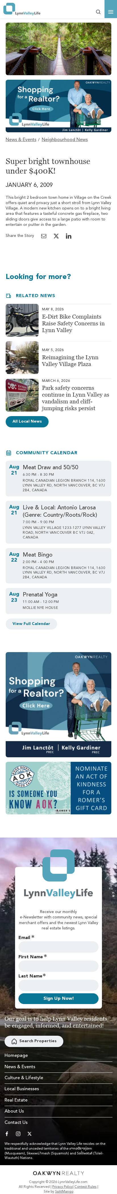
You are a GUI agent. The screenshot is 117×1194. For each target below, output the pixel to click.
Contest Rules (85, 1187)
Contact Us (16, 1123)
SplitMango (64, 1191)
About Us (14, 1111)
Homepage (16, 1056)
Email (24, 938)
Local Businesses (22, 1089)
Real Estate (16, 1100)
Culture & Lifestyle (24, 1078)
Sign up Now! (58, 998)
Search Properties (38, 1041)
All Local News (27, 421)
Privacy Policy (62, 1187)
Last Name (30, 976)
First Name (30, 957)
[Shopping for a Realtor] (58, 106)
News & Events (21, 140)
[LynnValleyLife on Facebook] (7, 1134)
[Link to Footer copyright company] (58, 1173)
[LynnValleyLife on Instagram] (18, 1134)
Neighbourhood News (65, 140)
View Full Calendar (31, 624)
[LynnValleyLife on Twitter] (29, 1134)
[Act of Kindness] (58, 788)
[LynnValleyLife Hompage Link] (21, 9)
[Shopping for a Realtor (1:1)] (58, 704)
